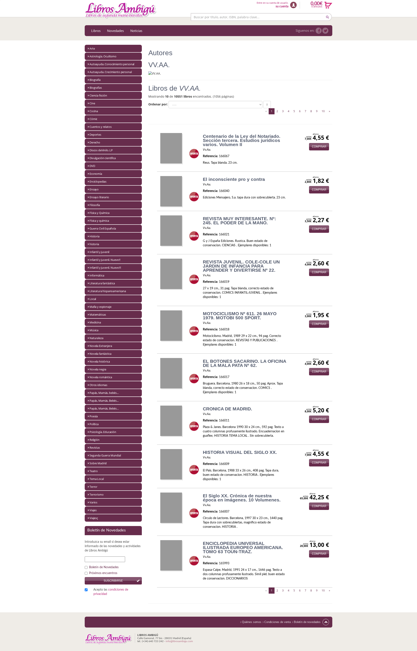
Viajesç (93, 518)
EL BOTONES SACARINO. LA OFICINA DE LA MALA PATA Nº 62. (244, 363)
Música (93, 330)
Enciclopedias (97, 181)
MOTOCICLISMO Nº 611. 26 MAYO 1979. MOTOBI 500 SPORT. (239, 315)
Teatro (93, 471)
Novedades (115, 30)
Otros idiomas (98, 385)
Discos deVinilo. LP (101, 150)
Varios (93, 502)
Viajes (93, 510)
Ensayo (94, 189)
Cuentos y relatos (100, 127)
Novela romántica (100, 377)
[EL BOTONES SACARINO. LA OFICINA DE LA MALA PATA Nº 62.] (171, 373)
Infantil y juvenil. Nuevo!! (104, 260)
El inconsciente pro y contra (234, 179)
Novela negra (97, 369)
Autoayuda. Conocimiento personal (111, 64)
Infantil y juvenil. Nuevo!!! (105, 268)
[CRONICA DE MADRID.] (171, 420)
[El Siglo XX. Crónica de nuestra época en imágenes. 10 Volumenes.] (171, 507)
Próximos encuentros (103, 573)
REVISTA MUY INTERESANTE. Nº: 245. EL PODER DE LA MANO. (239, 220)
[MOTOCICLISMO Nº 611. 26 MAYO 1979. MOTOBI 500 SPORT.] (171, 325)
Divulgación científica (102, 158)
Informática (96, 275)
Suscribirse (113, 580)
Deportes (95, 135)
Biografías (95, 88)
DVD (92, 166)
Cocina (93, 111)
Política (94, 424)
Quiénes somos (251, 622)
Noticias (136, 30)
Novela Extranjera (100, 346)
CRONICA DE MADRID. (227, 408)
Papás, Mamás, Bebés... (104, 401)
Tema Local (96, 479)
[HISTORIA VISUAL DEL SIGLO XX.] (171, 464)
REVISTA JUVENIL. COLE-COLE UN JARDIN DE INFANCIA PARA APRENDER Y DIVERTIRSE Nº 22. (241, 266)
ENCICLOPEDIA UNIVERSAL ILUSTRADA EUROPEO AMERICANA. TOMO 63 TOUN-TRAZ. (243, 547)
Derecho (94, 142)
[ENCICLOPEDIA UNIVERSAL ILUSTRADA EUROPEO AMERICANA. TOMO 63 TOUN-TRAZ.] (171, 555)
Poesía (93, 416)
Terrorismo (96, 494)
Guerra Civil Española (102, 228)
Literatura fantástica (102, 283)
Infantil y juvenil (99, 252)
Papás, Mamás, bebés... (104, 393)
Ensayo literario (99, 197)
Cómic (93, 119)
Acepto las (110, 592)
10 (323, 111)
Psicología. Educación (102, 432)
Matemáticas (97, 314)
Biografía (95, 80)
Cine (92, 103)
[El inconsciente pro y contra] (171, 191)
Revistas (94, 448)
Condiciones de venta (277, 622)
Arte (92, 48)
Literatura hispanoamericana (107, 291)
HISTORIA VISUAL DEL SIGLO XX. (240, 452)
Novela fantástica (100, 354)
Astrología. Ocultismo (102, 56)
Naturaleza (96, 338)
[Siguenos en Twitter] (325, 31)
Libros (96, 30)
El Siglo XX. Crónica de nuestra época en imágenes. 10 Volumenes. (242, 497)
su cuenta (282, 6)
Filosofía (94, 205)
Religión (94, 440)
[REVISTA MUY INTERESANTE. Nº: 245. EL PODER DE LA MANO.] (171, 230)
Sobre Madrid (98, 463)
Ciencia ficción (98, 95)
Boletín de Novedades (104, 567)
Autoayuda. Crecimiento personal (110, 72)
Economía (95, 174)
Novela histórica (99, 361)
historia (94, 244)
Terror (93, 487)
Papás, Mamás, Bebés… (104, 408)
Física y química (99, 221)
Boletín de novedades (307, 622)
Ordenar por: (158, 104)
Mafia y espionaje (100, 307)
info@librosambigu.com (179, 641)
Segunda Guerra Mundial (105, 455)
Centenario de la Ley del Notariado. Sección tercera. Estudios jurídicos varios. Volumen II (241, 140)
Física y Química (99, 213)
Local (92, 299)
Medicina (95, 322)
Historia (94, 236)
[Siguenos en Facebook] (319, 31)
